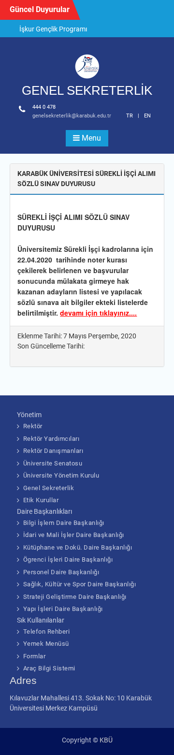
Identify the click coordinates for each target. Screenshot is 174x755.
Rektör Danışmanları (53, 450)
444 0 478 (44, 107)
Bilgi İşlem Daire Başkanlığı (63, 522)
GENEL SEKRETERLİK (87, 90)
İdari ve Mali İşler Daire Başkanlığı (73, 534)
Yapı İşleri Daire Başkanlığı (63, 608)
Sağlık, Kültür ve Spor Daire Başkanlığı (79, 584)
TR (129, 116)
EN (147, 116)
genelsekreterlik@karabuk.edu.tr (71, 116)
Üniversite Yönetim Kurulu (61, 475)
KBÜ (106, 740)
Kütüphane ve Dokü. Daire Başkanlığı (77, 547)
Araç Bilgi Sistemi (49, 668)
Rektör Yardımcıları (51, 438)
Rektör (33, 426)
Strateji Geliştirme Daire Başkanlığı (75, 596)
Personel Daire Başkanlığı (61, 572)
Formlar (34, 656)
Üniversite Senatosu (53, 463)
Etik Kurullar (41, 500)
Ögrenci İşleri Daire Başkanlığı (68, 559)
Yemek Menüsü (46, 643)
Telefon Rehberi (46, 631)
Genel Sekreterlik (48, 488)
